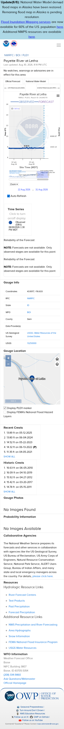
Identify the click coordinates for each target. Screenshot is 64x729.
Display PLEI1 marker (19, 408)
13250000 (31, 343)
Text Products (17, 600)
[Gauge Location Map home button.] (57, 359)
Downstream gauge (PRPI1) (47, 88)
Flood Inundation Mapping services (26, 22)
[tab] (13, 81)
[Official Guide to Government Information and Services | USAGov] (10, 695)
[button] (60, 3)
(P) (35, 447)
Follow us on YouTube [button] (32, 720)
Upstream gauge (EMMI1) (16, 88)
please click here (42, 576)
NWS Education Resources (32, 713)
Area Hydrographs (20, 630)
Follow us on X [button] (21, 717)
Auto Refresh (18, 196)
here (60, 27)
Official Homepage (15, 683)
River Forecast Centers (22, 595)
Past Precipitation (19, 606)
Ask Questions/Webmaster (19, 679)
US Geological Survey (15, 170)
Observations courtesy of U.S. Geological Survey (17, 172)
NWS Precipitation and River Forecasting (33, 624)
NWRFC (9, 55)
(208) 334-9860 (12, 674)
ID (28, 305)
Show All (9, 456)
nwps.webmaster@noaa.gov (47, 724)
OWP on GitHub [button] (40, 717)
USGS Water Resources (22, 648)
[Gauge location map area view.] (57, 364)
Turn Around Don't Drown (31, 710)
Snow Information (19, 636)
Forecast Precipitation (22, 612)
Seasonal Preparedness (31, 707)
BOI (18, 55)
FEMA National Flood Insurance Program (33, 642)
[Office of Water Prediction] (37, 695)
